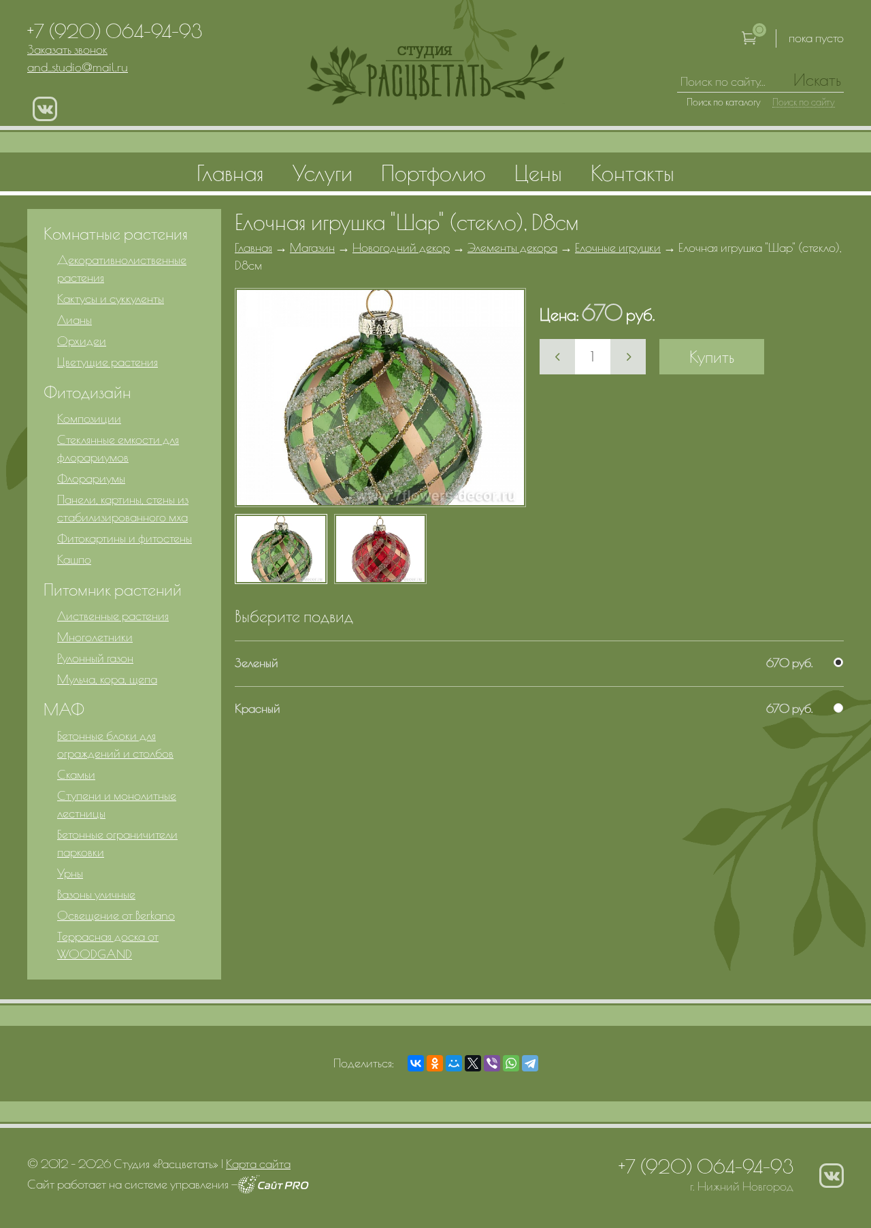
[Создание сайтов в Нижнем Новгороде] (273, 1189)
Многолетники (95, 637)
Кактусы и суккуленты (110, 298)
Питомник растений (113, 589)
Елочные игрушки (618, 247)
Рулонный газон (95, 658)
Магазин (312, 247)
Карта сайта (258, 1164)
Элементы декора (512, 247)
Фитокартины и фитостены (124, 538)
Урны (70, 873)
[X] (473, 1063)
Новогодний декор (401, 247)
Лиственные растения (113, 616)
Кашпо (74, 559)
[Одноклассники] (435, 1063)
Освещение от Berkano (116, 915)
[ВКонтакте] (416, 1063)
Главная (253, 247)
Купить (711, 356)
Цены (538, 173)
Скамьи (76, 774)
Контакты (632, 173)
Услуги (322, 173)
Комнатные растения (116, 233)
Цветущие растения (107, 362)
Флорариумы (91, 478)
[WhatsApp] (511, 1063)
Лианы (74, 319)
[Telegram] (530, 1063)
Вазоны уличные (96, 894)
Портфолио (433, 173)
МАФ (64, 709)
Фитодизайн (87, 392)
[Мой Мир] (454, 1063)
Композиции (89, 418)
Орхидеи (81, 341)
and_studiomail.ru (77, 67)
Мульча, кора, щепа (107, 679)
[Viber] (492, 1063)
